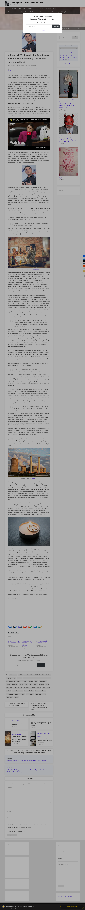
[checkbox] (3, 906)
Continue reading (42, 30)
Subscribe (56, 26)
